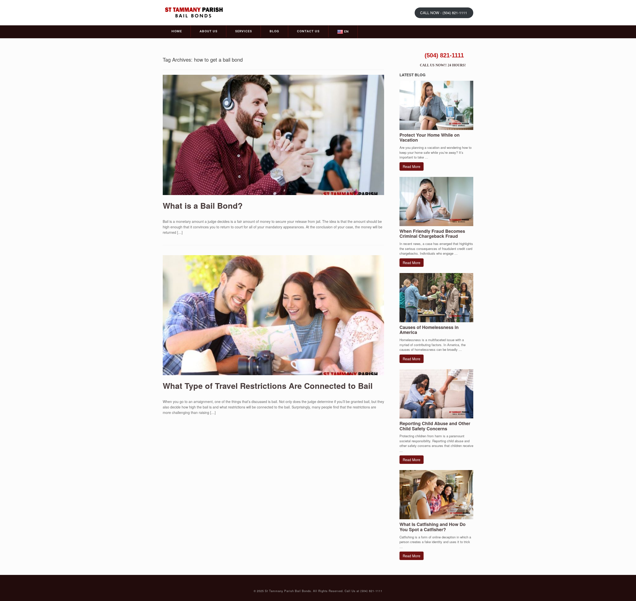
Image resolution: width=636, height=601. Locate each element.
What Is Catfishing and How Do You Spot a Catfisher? (432, 527)
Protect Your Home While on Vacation (429, 137)
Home (176, 31)
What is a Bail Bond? (203, 205)
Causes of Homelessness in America (429, 330)
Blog (274, 31)
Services (243, 31)
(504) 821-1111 (444, 55)
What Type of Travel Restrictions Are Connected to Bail (268, 385)
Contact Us (308, 31)
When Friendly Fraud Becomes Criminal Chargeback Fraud (432, 234)
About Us (208, 31)
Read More (411, 166)
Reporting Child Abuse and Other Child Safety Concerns (434, 426)
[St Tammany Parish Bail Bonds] (194, 12)
